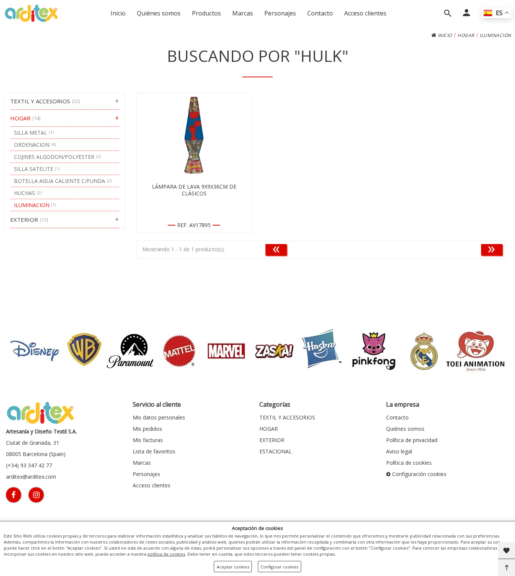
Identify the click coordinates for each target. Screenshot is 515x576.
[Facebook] (13, 494)
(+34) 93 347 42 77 (29, 465)
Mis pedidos (147, 428)
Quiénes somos (159, 13)
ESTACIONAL (275, 451)
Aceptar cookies (233, 567)
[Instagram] (36, 494)
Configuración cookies (418, 474)
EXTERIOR (271, 440)
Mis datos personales (159, 417)
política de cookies (166, 554)
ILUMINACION (495, 35)
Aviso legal (399, 451)
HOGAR (465, 35)
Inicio (118, 13)
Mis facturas (148, 440)
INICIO (444, 35)
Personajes (280, 13)
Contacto (320, 13)
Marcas (242, 13)
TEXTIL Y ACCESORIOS (287, 417)
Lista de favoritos (154, 451)
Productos (206, 13)
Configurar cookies (279, 567)
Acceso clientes (365, 13)
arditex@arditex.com (31, 476)
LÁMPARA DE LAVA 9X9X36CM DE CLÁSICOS (194, 190)
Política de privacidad (411, 440)
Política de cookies (409, 462)
